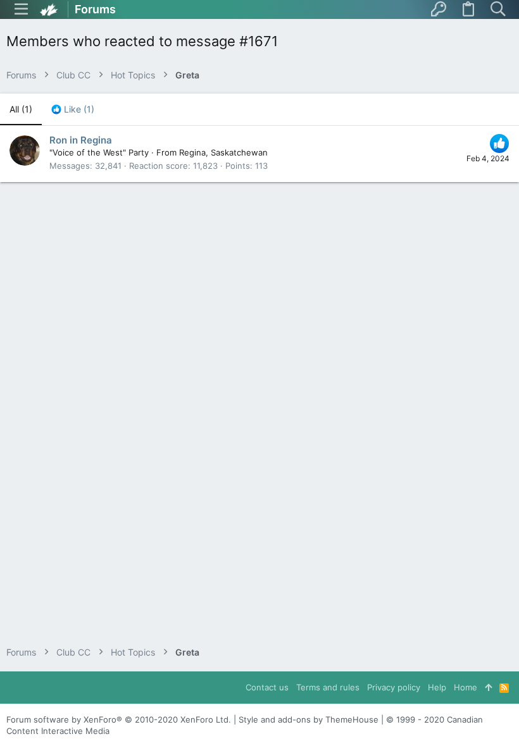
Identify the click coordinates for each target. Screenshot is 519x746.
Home (465, 687)
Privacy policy (393, 687)
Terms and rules (328, 687)
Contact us (267, 687)
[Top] (488, 687)
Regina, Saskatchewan (223, 152)
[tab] (73, 109)
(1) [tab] (20, 109)
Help (437, 687)
